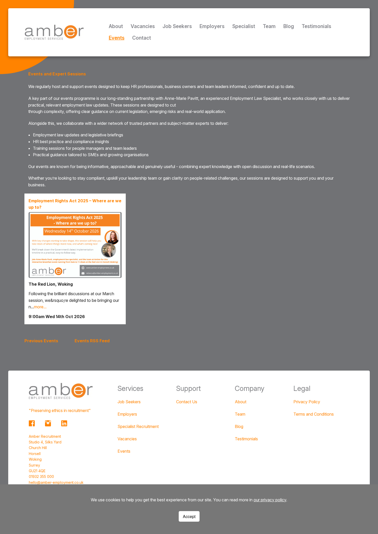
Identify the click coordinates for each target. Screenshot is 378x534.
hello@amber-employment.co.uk (56, 482)
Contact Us (186, 401)
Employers (212, 26)
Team (269, 26)
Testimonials (316, 26)
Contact (141, 38)
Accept (189, 516)
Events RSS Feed (92, 340)
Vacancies (143, 26)
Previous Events (41, 340)
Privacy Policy (306, 401)
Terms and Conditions (313, 414)
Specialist (243, 26)
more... (40, 306)
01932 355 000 (41, 476)
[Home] (54, 31)
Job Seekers (177, 26)
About (116, 26)
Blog (288, 26)
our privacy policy (270, 499)
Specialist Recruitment (138, 426)
